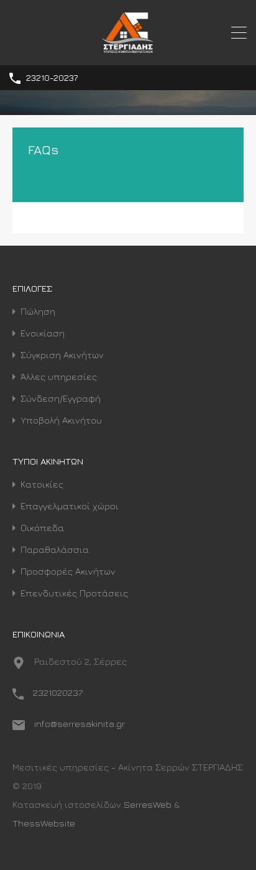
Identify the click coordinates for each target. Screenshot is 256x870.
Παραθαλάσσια (55, 549)
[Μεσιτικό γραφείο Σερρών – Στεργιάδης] (128, 50)
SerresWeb (147, 804)
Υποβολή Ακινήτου (61, 420)
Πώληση (38, 311)
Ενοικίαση (43, 333)
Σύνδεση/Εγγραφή (61, 398)
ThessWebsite (43, 823)
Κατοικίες (42, 484)
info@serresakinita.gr (79, 723)
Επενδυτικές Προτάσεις (74, 593)
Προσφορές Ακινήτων (68, 571)
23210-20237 (52, 78)
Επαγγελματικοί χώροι (70, 506)
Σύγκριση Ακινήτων (62, 354)
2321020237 (58, 692)
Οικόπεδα (42, 527)
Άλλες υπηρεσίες (59, 376)
